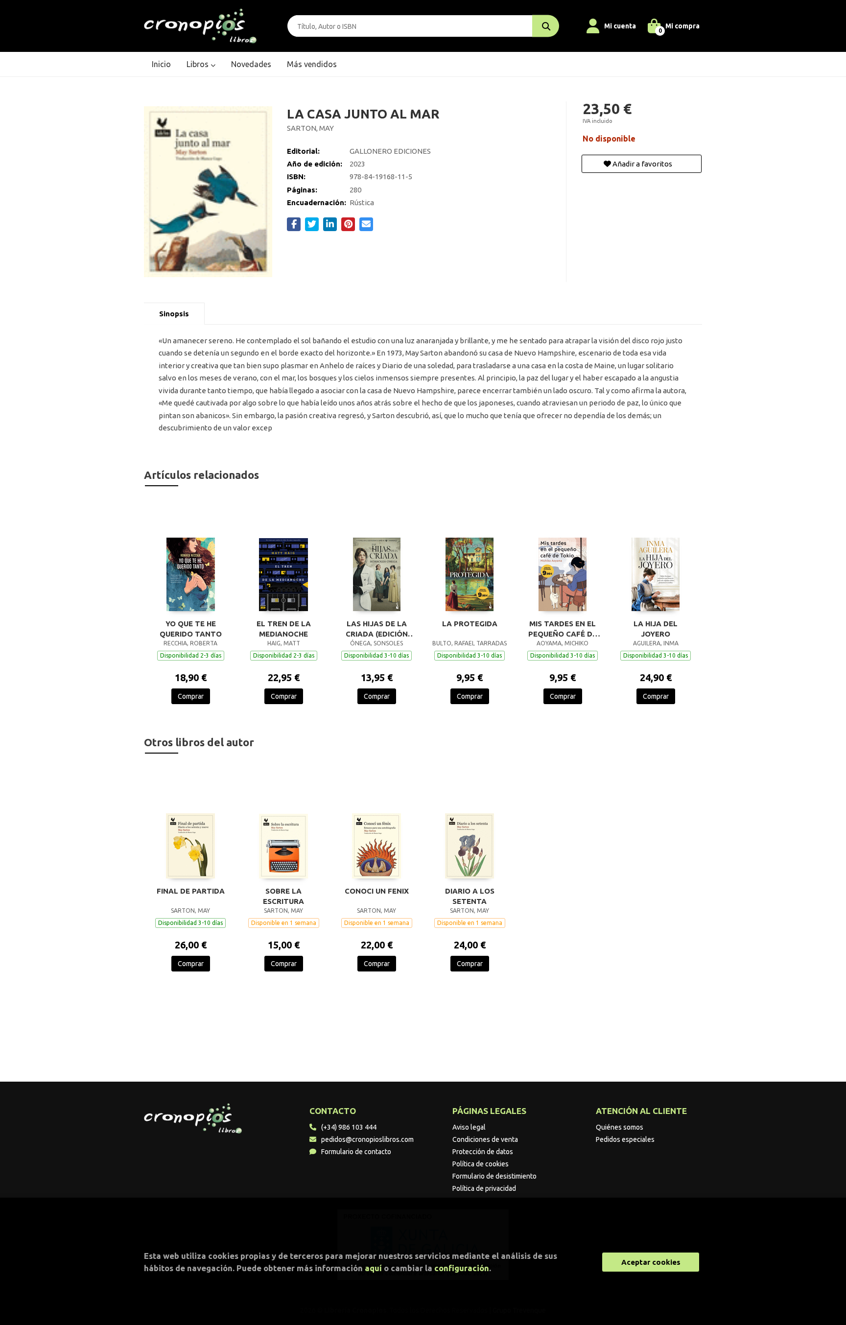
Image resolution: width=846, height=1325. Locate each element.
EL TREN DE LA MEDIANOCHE (284, 628)
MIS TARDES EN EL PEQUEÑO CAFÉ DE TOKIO (562, 628)
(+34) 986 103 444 (348, 1127)
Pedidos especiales (625, 1139)
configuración (461, 1268)
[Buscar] (545, 26)
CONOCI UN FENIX (377, 891)
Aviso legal (469, 1127)
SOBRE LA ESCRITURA (283, 896)
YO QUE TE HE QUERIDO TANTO (191, 628)
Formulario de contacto (356, 1152)
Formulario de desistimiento (494, 1176)
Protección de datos (482, 1152)
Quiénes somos (619, 1127)
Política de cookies (480, 1164)
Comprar (191, 696)
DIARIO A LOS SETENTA (469, 896)
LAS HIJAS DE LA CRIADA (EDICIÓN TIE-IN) (377, 628)
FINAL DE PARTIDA (191, 891)
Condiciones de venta (485, 1139)
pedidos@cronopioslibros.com (367, 1139)
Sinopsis (174, 313)
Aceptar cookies (651, 1262)
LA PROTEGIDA (469, 623)
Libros (199, 64)
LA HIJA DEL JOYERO (656, 628)
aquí (373, 1268)
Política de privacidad (484, 1188)
